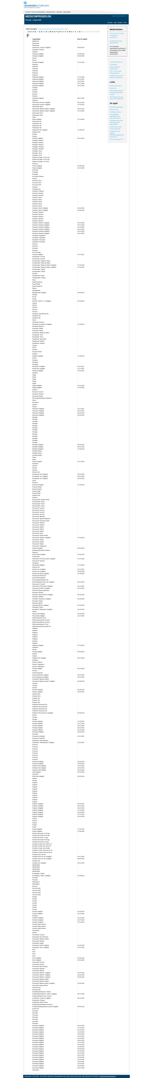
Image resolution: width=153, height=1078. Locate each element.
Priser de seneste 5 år (116, 139)
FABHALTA (35, 41)
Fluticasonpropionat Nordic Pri (41, 626)
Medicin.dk (113, 88)
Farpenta (35, 64)
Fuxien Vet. (35, 1009)
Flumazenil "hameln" (38, 561)
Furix (33, 949)
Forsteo (34, 687)
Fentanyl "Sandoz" (38, 212)
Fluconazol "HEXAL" (38, 523)
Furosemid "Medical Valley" (40, 979)
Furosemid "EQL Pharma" (40, 966)
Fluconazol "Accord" (38, 510)
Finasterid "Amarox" (38, 322)
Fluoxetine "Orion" (37, 607)
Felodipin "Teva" (37, 151)
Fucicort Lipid (36, 888)
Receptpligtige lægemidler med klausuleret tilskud (115, 116)
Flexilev (34, 404)
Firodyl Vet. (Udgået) (38, 366)
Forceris (34, 671)
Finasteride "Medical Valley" (40, 333)
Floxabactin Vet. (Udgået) (40, 474)
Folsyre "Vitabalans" (38, 664)
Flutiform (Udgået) (37, 645)
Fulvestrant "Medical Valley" (40, 939)
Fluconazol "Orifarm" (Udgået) (41, 537)
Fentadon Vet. (36, 189)
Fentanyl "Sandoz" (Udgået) (40, 223)
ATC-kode (64, 29)
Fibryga (34, 294)
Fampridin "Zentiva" (38, 49)
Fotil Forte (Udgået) (38, 776)
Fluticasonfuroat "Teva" (39, 618)
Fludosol (35, 552)
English (120, 22)
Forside (27, 12)
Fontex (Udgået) (37, 668)
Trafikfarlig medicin (115, 112)
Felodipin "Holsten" (38, 147)
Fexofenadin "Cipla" (38, 275)
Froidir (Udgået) (37, 829)
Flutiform (35, 628)
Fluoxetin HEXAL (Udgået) (40, 605)
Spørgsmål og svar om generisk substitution (116, 76)
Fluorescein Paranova (39, 575)
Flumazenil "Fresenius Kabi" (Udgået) (43, 559)
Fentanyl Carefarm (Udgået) (40, 225)
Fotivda (34, 778)
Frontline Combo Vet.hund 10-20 (42, 850)
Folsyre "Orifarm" (37, 662)
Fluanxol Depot (37, 487)
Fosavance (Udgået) (38, 736)
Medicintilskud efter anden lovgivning (116, 128)
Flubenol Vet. (36, 495)
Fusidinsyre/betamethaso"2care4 (42, 1004)
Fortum (34, 715)
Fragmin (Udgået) (37, 804)
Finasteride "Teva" (37, 335)
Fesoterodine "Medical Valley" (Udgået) (44, 265)
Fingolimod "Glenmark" (39, 339)
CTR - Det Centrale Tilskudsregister (115, 72)
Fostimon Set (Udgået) (39, 766)
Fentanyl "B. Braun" (38, 191)
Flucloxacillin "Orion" (38, 501)
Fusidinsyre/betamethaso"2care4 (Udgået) (45, 1006)
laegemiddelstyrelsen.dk (119, 16)
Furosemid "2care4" (38, 962)
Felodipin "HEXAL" (38, 140)
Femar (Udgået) (37, 166)
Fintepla (34, 354)
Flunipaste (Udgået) (38, 565)
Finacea (34, 309)
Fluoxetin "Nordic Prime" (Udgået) (42, 595)
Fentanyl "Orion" (37, 197)
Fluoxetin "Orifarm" (38, 597)
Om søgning (113, 64)
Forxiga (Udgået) (37, 721)
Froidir (34, 827)
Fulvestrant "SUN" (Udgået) (40, 945)
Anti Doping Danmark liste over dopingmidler (117, 98)
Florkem (34, 470)
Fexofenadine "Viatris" (39, 278)
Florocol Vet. (36, 472)
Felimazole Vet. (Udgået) (39, 130)
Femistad (35, 172)
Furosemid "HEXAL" (38, 970)
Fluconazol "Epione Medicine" (41, 518)
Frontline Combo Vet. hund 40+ (41, 846)
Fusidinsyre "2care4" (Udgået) (41, 998)
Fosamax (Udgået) (38, 732)
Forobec (34, 683)
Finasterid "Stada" (37, 328)
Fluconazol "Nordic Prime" (40, 535)
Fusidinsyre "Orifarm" (38, 1000)
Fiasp (34, 280)
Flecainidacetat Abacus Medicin (42, 398)
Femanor (35, 164)
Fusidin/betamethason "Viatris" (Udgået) (44, 994)
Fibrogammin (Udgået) (39, 292)
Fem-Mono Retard (37, 176)
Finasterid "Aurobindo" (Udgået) (42, 324)
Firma (59, 29)
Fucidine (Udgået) (37, 918)
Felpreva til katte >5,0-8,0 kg (41, 159)
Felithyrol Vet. (36, 132)
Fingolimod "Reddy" (38, 341)
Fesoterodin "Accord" (38, 256)
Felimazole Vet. (37, 121)
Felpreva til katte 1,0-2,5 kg (40, 161)
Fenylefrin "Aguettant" (38, 235)
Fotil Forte (35, 774)
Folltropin (35, 660)
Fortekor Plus (36, 694)
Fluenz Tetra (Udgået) (39, 554)
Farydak (34, 87)
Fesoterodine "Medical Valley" (41, 261)
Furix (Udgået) (36, 958)
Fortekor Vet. (36, 698)
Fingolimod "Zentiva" (38, 343)
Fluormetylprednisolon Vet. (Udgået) (43, 582)
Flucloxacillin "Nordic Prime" (41, 499)
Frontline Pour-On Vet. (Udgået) (42, 856)
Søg (115, 22)
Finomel (34, 349)
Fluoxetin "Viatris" (37, 601)
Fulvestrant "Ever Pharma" (40, 937)
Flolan (34, 457)
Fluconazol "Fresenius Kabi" (41, 521)
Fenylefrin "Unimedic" (38, 240)
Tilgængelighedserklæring (108, 1076)
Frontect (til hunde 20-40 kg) (41, 835)
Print (125, 22)
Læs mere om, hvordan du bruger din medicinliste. (117, 35)
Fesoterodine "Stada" (38, 269)
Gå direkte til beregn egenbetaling (116, 42)
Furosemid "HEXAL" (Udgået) (41, 973)
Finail (34, 320)
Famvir (34, 58)
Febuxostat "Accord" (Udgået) (41, 102)
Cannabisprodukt (42, 29)
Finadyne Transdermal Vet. (40, 314)
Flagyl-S (34, 390)
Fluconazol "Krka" (37, 533)
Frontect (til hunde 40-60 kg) (41, 840)
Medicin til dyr (114, 109)
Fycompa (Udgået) (38, 1025)
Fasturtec (35, 100)
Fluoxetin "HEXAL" (38, 592)
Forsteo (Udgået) (37, 689)
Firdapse (35, 360)
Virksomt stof (52, 29)
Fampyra (35, 52)
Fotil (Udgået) (36, 772)
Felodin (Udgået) (37, 138)
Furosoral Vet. (36, 987)
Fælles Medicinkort (115, 86)
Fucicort (34, 886)
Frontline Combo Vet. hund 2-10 (42, 844)
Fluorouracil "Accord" (38, 584)
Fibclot (34, 288)
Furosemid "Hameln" (38, 968)
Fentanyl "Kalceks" (38, 195)
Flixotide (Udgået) (37, 444)
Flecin (34, 400)
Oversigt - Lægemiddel (63, 12)
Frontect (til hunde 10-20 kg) (41, 833)
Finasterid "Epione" (38, 326)
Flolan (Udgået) (37, 461)
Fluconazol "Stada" (38, 540)
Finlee (34, 347)
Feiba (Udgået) (37, 119)
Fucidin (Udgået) (37, 911)
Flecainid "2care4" (37, 392)
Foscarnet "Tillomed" (38, 738)
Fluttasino (35, 647)
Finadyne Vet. (36, 316)
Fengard (35, 187)
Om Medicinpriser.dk (116, 62)
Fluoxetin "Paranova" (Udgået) (41, 599)
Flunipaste (35, 563)
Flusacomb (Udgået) (38, 614)
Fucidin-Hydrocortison (39, 924)
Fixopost (35, 373)
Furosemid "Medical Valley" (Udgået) (43, 983)
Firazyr (34, 358)
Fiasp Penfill (36, 284)
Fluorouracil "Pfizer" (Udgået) (41, 588)
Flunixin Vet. (36, 567)
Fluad (34, 480)
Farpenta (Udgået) (38, 77)
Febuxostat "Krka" (37, 106)
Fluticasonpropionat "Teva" (40, 624)
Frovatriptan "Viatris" (38, 873)
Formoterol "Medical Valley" (40, 679)
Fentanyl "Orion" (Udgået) (40, 208)
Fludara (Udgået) (37, 548)
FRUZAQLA (36, 882)
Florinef (34, 466)
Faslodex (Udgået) (38, 98)
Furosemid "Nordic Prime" (40, 985)
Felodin (34, 134)
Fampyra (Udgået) (37, 54)
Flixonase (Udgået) (38, 409)
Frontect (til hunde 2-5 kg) (40, 837)
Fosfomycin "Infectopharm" (40, 740)
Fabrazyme (35, 43)
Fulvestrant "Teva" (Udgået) (40, 947)
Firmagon (35, 362)
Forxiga (34, 717)
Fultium (34, 932)
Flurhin (34, 611)
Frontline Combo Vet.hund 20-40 (42, 852)
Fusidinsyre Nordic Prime (40, 1002)
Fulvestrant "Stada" (38, 943)
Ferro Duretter (36, 252)
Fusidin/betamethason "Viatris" (41, 992)
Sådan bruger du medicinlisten (115, 68)
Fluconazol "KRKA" (38, 527)
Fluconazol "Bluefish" (38, 516)
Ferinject (35, 246)
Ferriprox (35, 248)
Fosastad (35, 734)
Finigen (34, 345)
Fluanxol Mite (36, 491)
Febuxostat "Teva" (37, 113)
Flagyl (34, 375)
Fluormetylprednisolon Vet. (40, 580)
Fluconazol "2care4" (38, 508)
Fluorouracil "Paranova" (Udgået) (42, 586)
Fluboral (34, 497)
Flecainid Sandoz (37, 396)
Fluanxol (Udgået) (37, 485)
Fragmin (34, 782)
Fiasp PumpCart (37, 286)
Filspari (34, 303)
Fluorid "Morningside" (38, 578)
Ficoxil (34, 297)
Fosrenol (35, 744)
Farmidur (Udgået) (38, 62)
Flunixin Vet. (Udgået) (38, 569)
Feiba (34, 117)
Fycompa (35, 1011)
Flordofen (35, 463)
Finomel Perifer (37, 352)
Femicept (35, 170)
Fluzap (34, 649)
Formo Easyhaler (37, 673)
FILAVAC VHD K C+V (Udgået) (41, 301)
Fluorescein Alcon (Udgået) (40, 573)
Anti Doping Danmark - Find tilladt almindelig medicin (117, 92)
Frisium (34, 818)
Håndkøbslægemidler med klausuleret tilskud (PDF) (116, 122)
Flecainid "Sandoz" (38, 394)
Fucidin (34, 897)
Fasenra (34, 94)
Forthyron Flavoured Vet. (39, 704)
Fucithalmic (35, 930)
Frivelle (34, 825)
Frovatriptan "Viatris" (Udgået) (41, 875)
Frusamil (35, 878)
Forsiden (110, 22)
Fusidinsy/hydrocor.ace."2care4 (41, 996)
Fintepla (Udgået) (37, 356)
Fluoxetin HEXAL (37, 603)
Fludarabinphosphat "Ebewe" (41, 550)
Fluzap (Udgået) (37, 652)
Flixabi (34, 407)
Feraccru (35, 244)
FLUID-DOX (36, 556)
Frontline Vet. (36, 861)
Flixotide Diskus (37, 451)
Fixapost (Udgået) (37, 371)
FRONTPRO (36, 865)
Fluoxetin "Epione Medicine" (41, 590)
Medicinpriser (51, 12)
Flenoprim (35, 402)
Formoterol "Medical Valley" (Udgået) (43, 681)
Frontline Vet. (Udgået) (39, 863)
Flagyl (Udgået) (37, 385)
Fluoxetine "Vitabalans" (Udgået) (42, 609)
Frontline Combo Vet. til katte (41, 848)
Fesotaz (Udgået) (37, 254)
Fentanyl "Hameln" (38, 193)
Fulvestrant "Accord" (38, 935)
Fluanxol (35, 482)
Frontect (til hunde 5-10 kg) (40, 842)
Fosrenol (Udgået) (37, 761)
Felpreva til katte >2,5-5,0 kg (41, 157)
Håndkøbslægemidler (116, 107)
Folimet (34, 654)
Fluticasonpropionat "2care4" (41, 620)
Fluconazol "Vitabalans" (39, 546)
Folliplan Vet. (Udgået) (39, 658)
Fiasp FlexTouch (37, 282)
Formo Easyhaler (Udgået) (40, 675)
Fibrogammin (36, 290)
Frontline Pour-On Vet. (39, 854)
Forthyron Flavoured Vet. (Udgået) (42, 713)
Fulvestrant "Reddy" (38, 941)
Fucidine (35, 916)
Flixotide (35, 417)
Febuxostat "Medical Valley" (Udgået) (43, 109)
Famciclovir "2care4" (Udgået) (41, 47)
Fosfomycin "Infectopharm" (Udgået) (43, 742)
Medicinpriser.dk (38, 16)
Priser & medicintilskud (38, 12)
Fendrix (34, 178)
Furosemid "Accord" (38, 964)
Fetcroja (34, 273)
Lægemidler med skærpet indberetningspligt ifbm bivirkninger (117, 134)
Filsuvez (34, 307)
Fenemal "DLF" (37, 180)
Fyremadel (35, 1070)
